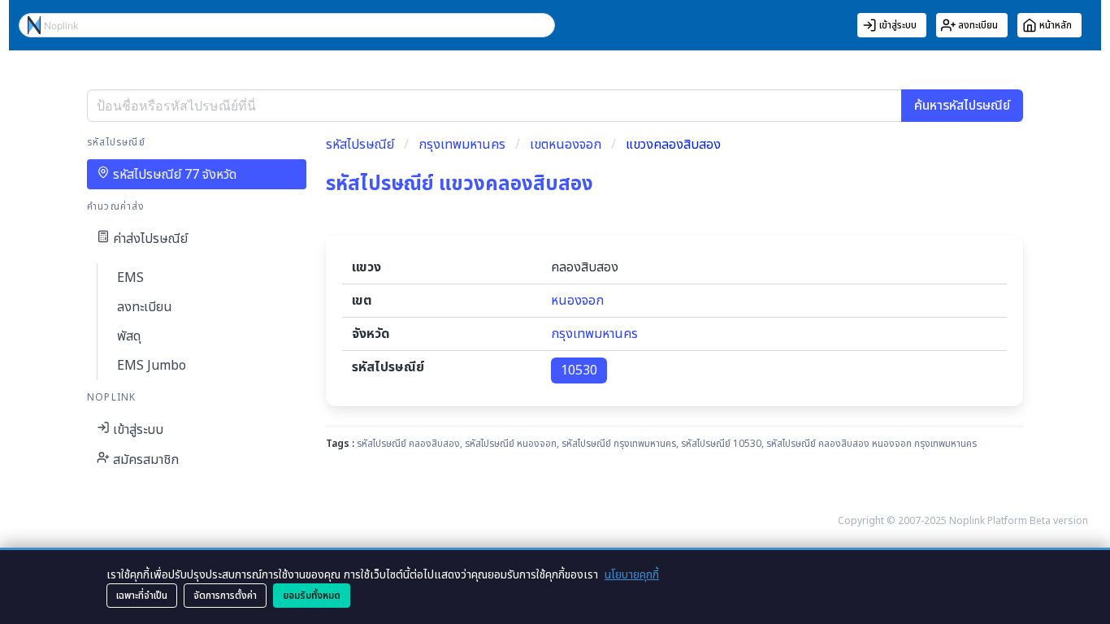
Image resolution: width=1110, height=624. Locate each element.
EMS (130, 278)
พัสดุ (129, 336)
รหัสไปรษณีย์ (360, 144)
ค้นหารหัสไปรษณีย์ (962, 105)
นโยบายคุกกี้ (632, 574)
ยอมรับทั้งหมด (311, 595)
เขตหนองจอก (565, 144)
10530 (579, 370)
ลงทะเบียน (144, 307)
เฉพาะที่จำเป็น (141, 595)
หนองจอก (577, 300)
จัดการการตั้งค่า (225, 595)
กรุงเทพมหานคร (461, 144)
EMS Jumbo (151, 365)
